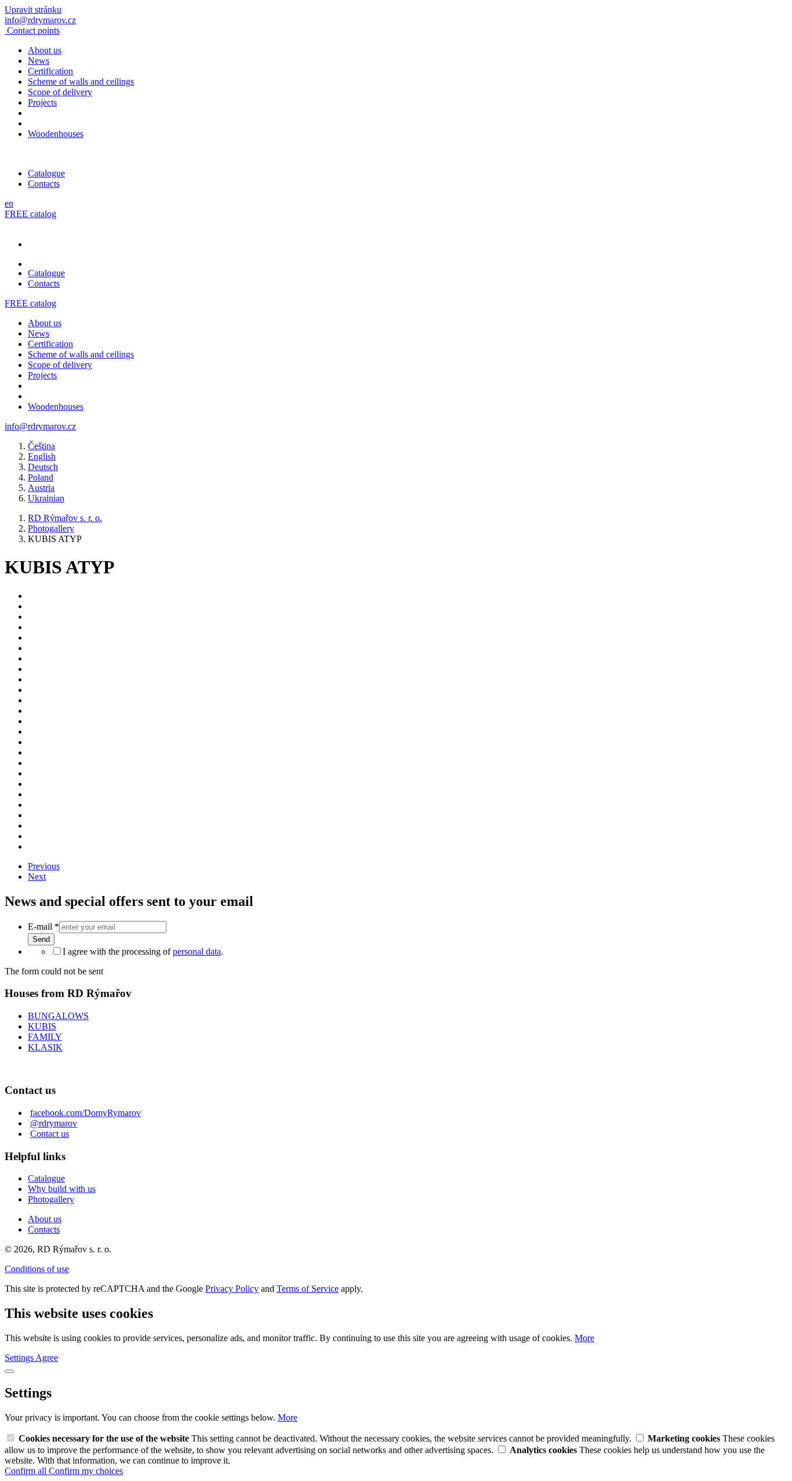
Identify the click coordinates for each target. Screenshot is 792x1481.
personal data (197, 951)
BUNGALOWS (58, 1016)
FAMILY (45, 1037)
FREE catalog (30, 214)
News (38, 61)
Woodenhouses (55, 134)
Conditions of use (37, 1269)
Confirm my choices (86, 1471)
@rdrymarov (53, 1123)
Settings (20, 1358)
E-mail (43, 926)
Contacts (44, 184)
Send (41, 939)
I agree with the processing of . (143, 951)
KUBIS (42, 1026)
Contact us (49, 1134)
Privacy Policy (232, 1289)
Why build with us (62, 1189)
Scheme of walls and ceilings (81, 81)
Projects (42, 102)
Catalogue (46, 173)
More (584, 1338)
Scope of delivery (60, 92)
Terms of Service (308, 1289)
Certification (50, 71)
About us (44, 50)
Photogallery (51, 1199)
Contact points (33, 30)
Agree (46, 1358)
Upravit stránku (33, 10)
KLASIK (45, 1047)
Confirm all (27, 1471)
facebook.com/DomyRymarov (85, 1113)
